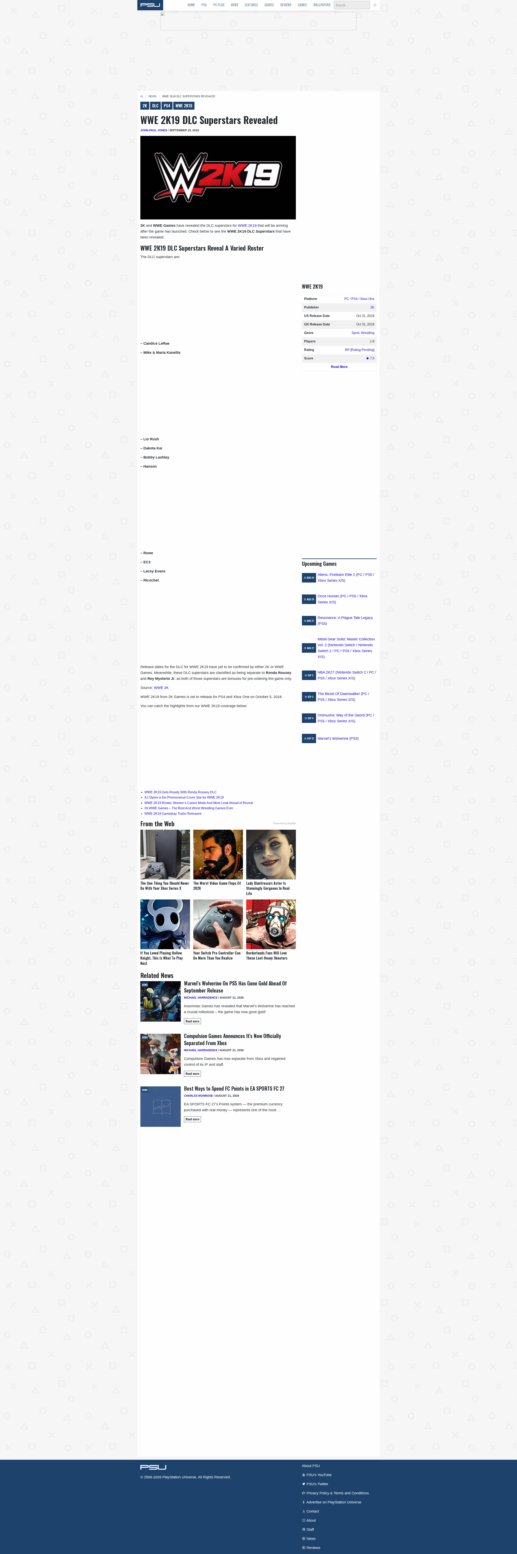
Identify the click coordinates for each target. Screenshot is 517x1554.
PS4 (167, 106)
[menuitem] (191, 5)
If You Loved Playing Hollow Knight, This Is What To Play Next (161, 958)
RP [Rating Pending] (359, 350)
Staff (310, 1530)
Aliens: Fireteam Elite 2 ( (337, 575)
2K (145, 106)
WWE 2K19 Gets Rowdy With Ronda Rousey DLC (180, 792)
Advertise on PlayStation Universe (333, 1502)
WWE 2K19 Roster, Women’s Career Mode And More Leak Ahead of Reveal (198, 803)
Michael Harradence (201, 997)
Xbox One (367, 299)
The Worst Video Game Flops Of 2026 (217, 886)
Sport (355, 333)
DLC (155, 106)
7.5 (371, 358)
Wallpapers (322, 4)
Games (302, 4)
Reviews (285, 4)
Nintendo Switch (342, 645)
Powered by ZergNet (284, 823)
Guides (269, 4)
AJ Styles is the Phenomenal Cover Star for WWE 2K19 (184, 797)
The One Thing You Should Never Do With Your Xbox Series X (164, 886)
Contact (312, 1511)
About (311, 1520)
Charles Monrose (198, 1095)
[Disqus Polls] (218, 1183)
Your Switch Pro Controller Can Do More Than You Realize (217, 955)
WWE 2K (161, 688)
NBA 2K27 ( (327, 672)
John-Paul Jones (153, 130)
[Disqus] (218, 1289)
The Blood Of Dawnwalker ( (340, 694)
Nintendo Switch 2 (351, 672)
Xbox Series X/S (331, 580)
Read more (192, 1021)
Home (191, 4)
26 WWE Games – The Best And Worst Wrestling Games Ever (188, 808)
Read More (339, 367)
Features (251, 4)
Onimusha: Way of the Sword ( (342, 715)
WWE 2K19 (183, 106)
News (234, 4)
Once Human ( (329, 596)
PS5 (204, 4)
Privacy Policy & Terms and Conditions (337, 1493)
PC (346, 299)
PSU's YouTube (319, 1475)
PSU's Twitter (317, 1484)
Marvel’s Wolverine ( (334, 738)
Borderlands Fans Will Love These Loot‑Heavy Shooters (266, 955)
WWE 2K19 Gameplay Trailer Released (172, 813)
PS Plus (219, 4)
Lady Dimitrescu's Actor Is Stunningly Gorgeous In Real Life (268, 888)
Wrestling (367, 333)
